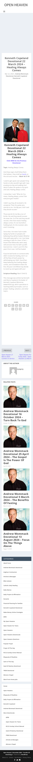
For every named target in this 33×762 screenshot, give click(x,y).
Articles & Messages (9, 576)
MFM (5, 617)
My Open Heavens (9, 621)
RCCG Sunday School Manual (12, 652)
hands (24, 174)
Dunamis (6, 599)
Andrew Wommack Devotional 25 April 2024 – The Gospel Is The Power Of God (16, 457)
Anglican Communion (10, 572)
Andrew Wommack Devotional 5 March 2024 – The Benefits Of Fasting (16, 498)
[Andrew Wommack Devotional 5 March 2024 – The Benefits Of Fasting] (16, 480)
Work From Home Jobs (10, 679)
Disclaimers (18, 757)
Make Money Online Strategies (13, 612)
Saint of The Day (8, 661)
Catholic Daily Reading (10, 585)
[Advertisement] (16, 33)
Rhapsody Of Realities (10, 657)
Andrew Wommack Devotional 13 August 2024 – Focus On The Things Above (16, 540)
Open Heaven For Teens (10, 626)
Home (5, 686)
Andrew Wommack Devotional (12, 567)
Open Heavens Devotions (11, 639)
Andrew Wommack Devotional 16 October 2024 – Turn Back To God (15, 415)
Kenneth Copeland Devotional (12, 608)
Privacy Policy (27, 757)
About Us (5, 757)
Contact (11, 757)
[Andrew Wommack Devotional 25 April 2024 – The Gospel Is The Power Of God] (16, 437)
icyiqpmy (20, 369)
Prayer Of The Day (9, 648)
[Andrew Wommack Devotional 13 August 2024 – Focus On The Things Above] (16, 519)
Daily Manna (7, 590)
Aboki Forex (7, 563)
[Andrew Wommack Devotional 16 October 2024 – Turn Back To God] (16, 397)
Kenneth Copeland (9, 704)
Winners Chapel (8, 675)
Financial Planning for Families (12, 603)
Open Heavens (8, 630)
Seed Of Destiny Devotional (12, 666)
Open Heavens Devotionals (11, 635)
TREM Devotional (8, 670)
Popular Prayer (8, 644)
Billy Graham (7, 581)
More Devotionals (9, 713)
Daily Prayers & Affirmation (12, 594)
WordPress (24, 754)
